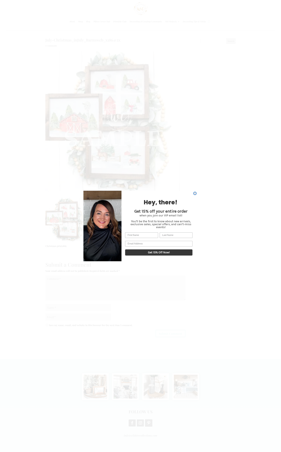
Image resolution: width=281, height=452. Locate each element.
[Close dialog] (194, 193)
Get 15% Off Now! (159, 252)
